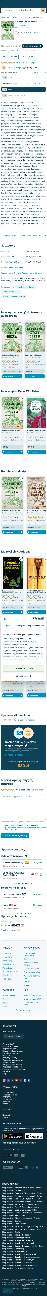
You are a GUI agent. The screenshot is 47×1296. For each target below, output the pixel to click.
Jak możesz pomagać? (7, 1100)
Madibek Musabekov (11, 971)
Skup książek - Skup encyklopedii (16, 1238)
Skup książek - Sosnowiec (13, 1201)
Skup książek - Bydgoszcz (32, 1226)
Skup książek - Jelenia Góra (13, 1215)
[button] (13, 1036)
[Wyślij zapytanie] (43, 10)
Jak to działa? (8, 1092)
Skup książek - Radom (30, 1204)
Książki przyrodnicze (25, 287)
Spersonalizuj (22, 676)
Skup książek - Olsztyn (11, 1232)
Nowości (6, 1115)
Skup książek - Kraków (11, 1213)
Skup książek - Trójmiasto (12, 1196)
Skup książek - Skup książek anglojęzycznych (21, 1257)
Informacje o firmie (10, 1046)
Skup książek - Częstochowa (14, 1224)
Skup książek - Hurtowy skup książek (17, 1268)
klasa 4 (5, 1003)
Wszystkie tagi (9, 1062)
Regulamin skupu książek (13, 1051)
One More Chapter (31, 968)
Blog (4, 1074)
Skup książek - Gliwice (11, 1218)
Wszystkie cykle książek (12, 1067)
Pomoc (5, 1104)
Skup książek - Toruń (33, 1196)
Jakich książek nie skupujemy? (10, 1096)
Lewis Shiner (8, 957)
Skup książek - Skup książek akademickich (19, 1265)
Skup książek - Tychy (33, 1193)
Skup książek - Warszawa (12, 1193)
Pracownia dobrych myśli (32, 977)
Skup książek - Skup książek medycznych (19, 1254)
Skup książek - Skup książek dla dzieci (18, 1243)
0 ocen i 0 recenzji (26, 63)
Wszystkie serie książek (12, 1064)
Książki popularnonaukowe (14, 296)
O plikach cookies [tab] (36, 625)
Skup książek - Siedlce (34, 1201)
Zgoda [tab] (7, 625)
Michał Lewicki (8, 964)
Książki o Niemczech (11, 292)
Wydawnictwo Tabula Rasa (29, 954)
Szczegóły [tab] (20, 625)
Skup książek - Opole (30, 1207)
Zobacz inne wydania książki (12, 50)
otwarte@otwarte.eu (36, 281)
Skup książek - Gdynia (30, 1218)
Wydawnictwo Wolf (32, 972)
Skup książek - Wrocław (33, 1188)
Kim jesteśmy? (8, 1044)
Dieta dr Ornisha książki (33, 995)
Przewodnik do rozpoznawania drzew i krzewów (11, 593)
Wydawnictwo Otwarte (32, 273)
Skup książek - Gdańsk (11, 1221)
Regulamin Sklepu (10, 1049)
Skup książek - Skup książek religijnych (18, 1260)
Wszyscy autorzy (10, 1058)
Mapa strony (8, 1055)
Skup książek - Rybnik (11, 1204)
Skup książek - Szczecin (30, 1199)
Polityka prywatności (11, 1053)
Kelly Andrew (8, 975)
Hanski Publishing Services (31, 964)
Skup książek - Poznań (11, 1207)
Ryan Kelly (7, 953)
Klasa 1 (5, 999)
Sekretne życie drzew (11, 355)
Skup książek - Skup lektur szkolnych (17, 1240)
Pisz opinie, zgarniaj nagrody (14, 1069)
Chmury (27, 982)
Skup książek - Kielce (31, 1229)
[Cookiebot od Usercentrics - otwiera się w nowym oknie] (33, 618)
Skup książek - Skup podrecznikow (16, 1235)
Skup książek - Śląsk (10, 1199)
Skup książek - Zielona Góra (13, 1190)
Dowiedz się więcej (14, 755)
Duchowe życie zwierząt (37, 511)
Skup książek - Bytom (11, 1226)
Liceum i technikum (10, 995)
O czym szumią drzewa (36, 431)
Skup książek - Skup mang (13, 1249)
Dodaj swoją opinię (15, 835)
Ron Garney (7, 960)
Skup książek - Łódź (10, 1210)
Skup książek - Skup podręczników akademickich (22, 1246)
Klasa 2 (5, 1006)
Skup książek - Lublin (28, 1210)
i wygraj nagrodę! (22, 67)
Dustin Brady (8, 968)
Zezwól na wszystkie (24, 668)
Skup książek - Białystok (12, 1229)
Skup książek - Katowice (32, 1213)
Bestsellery (7, 1071)
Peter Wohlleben (29, 391)
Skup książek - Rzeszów (12, 1188)
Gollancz (27, 985)
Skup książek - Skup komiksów (14, 1251)
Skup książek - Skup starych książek (17, 1262)
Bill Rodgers (7, 979)
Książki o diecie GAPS (32, 999)
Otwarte (17, 273)
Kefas (26, 959)
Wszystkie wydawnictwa (13, 1060)
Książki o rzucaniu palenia (31, 1003)
